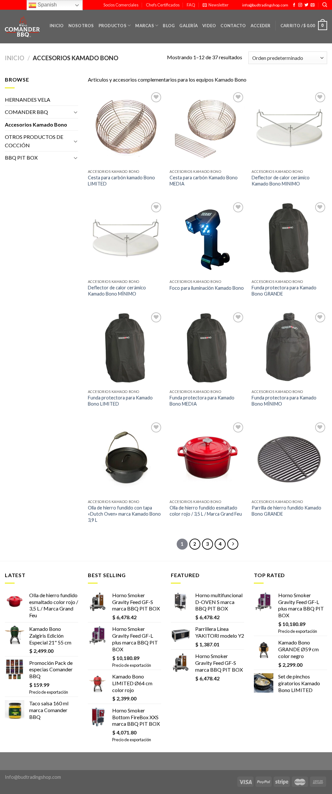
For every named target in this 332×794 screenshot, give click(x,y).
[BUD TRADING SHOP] (22, 27)
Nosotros (81, 25)
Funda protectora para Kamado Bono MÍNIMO (284, 401)
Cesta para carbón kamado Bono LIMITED (121, 180)
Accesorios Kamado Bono (36, 124)
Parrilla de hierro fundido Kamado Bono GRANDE (286, 511)
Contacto (233, 25)
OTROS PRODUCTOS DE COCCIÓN (34, 141)
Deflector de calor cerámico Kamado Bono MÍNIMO (117, 290)
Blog (169, 25)
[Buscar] (324, 4)
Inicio (57, 25)
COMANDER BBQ (26, 112)
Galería (188, 25)
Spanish (46, 4)
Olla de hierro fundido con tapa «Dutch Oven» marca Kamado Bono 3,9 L (124, 513)
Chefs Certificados (163, 4)
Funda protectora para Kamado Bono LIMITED (120, 401)
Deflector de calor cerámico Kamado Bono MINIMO (281, 180)
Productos (112, 25)
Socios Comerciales (120, 4)
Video (209, 25)
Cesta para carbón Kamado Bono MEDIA (204, 180)
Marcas (144, 25)
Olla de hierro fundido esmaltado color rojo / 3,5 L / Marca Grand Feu (206, 511)
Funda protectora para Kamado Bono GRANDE (284, 290)
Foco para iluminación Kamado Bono (207, 288)
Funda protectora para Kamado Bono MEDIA (202, 401)
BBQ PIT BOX (21, 157)
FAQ (191, 4)
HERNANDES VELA (27, 99)
